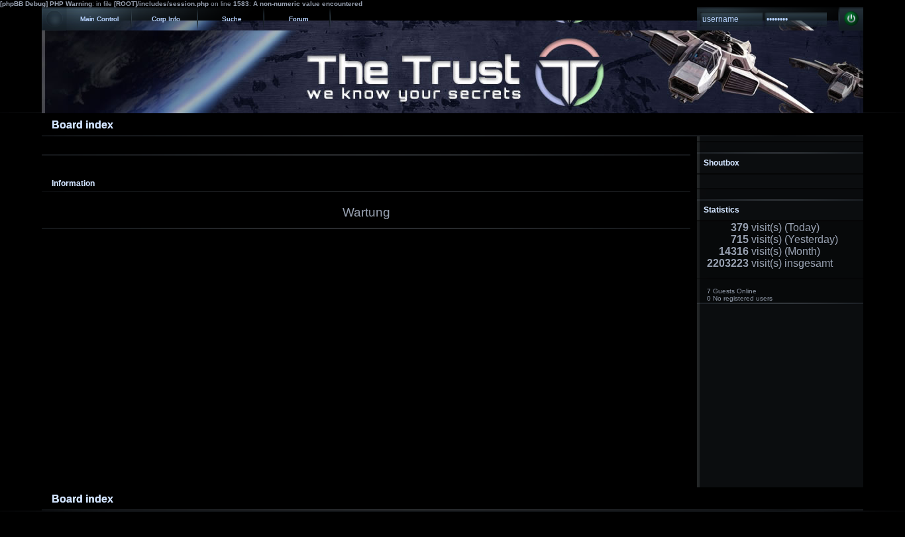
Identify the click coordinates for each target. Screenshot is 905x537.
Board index (82, 124)
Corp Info (166, 19)
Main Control (99, 19)
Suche (232, 19)
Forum (298, 19)
